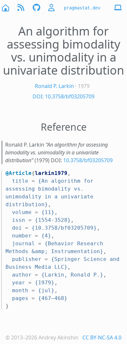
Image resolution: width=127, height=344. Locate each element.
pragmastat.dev (82, 7)
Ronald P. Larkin (54, 86)
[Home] (5, 8)
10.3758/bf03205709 (88, 160)
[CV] (52, 8)
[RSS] (21, 8)
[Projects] (36, 8)
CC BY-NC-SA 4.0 (101, 337)
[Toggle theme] (118, 8)
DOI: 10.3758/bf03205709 (63, 96)
